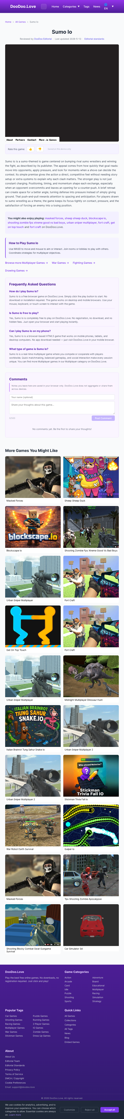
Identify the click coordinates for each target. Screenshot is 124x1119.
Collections (70, 1020)
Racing (95, 993)
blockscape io (97, 218)
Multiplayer (98, 989)
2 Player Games (41, 1024)
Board (95, 981)
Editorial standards (94, 38)
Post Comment (103, 418)
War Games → (60, 262)
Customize (69, 1109)
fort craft (103, 222)
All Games (20, 21)
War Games (11, 1032)
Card (67, 985)
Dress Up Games (41, 1035)
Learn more (14, 1114)
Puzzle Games (40, 1016)
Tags (86, 6)
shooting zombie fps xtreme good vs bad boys (36, 222)
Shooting (69, 997)
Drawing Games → (16, 270)
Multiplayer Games (15, 1028)
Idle (66, 989)
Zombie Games (41, 1032)
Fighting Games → (84, 262)
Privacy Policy (12, 1069)
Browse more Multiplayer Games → (26, 262)
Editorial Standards (15, 1065)
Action (68, 977)
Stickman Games (14, 1035)
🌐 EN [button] (109, 6)
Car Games (11, 1016)
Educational (98, 985)
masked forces (54, 218)
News (96, 6)
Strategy (96, 1001)
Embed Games (72, 1042)
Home (55, 6)
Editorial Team (12, 1061)
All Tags (69, 1029)
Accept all (109, 1109)
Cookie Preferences (15, 1082)
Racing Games (12, 1024)
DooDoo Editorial (43, 38)
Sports (68, 1001)
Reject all (89, 1109)
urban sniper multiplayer (82, 222)
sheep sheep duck (76, 218)
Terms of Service (14, 1074)
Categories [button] (71, 6)
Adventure (97, 977)
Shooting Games (13, 1020)
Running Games (41, 1020)
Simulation (97, 997)
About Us (10, 1056)
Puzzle (68, 993)
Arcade (68, 981)
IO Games (38, 1028)
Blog (67, 1037)
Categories (70, 1024)
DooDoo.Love (23, 6)
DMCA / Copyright (14, 1078)
